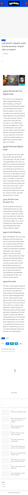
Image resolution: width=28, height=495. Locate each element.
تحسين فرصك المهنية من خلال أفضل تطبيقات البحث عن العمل (18, 447)
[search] (26, 3)
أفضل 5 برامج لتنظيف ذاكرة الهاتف (18, 411)
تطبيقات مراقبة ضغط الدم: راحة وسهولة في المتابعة (18, 474)
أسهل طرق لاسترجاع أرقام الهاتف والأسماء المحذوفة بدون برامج (18, 460)
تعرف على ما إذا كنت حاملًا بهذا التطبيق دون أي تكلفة (17, 433)
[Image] (5, 412)
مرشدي (18, 492)
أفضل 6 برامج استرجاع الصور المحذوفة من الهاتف (17, 427)
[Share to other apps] (21, 343)
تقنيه (3, 40)
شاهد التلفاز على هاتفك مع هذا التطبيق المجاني (17, 440)
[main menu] (2, 3)
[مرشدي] (14, 3)
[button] (7, 343)
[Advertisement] (14, 22)
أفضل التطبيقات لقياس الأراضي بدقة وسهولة (18, 467)
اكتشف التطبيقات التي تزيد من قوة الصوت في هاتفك (18, 454)
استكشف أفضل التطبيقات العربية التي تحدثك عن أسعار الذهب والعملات (18, 420)
